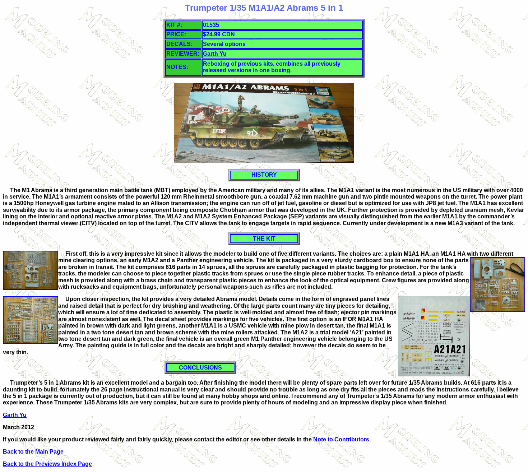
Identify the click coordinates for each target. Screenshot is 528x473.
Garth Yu (215, 54)
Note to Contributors (341, 439)
